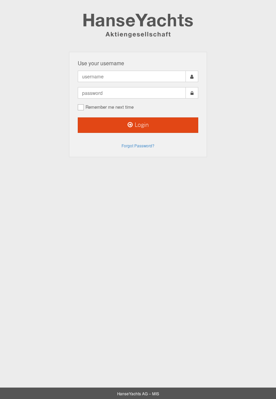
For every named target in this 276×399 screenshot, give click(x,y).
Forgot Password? (138, 145)
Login (141, 124)
